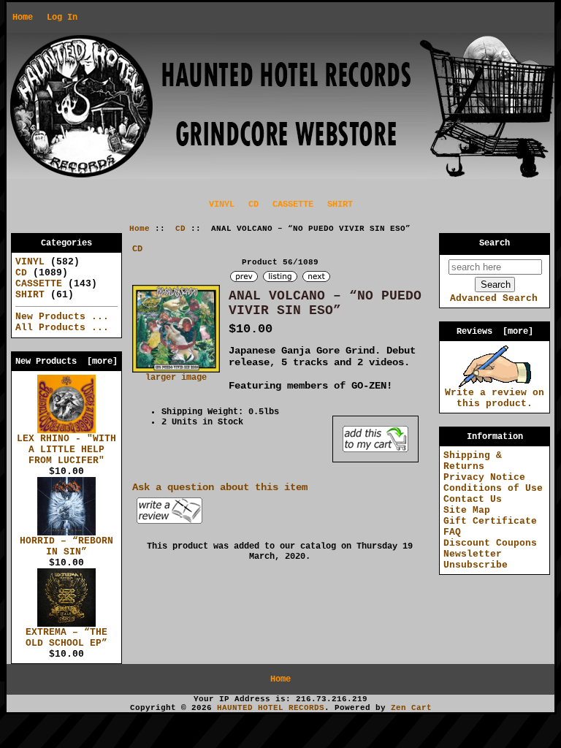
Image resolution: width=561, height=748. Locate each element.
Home (22, 17)
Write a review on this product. (494, 398)
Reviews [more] (495, 332)
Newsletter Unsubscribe (475, 559)
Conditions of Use (493, 488)
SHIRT (340, 204)
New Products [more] (66, 361)
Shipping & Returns (472, 461)
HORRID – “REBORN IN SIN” (66, 546)
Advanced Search (494, 298)
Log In (62, 17)
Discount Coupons (490, 543)
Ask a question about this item (220, 487)
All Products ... (62, 327)
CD (180, 228)
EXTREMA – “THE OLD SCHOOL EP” (66, 638)
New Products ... (62, 316)
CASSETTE (292, 204)
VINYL (221, 204)
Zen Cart (411, 707)
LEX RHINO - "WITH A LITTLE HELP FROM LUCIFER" (66, 449)
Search (494, 243)
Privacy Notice (484, 477)
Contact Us (472, 499)
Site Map (466, 510)
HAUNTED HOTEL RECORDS (270, 707)
